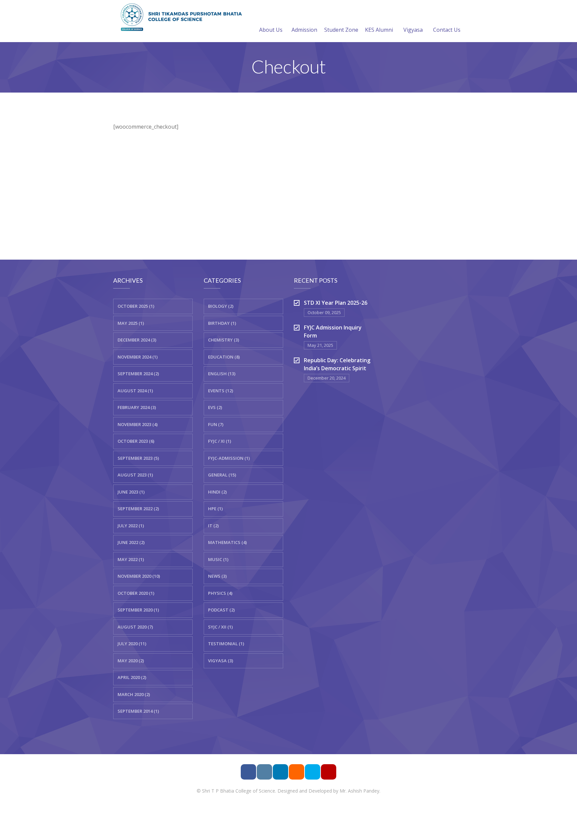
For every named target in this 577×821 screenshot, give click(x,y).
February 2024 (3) (137, 407)
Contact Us (446, 29)
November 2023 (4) (138, 424)
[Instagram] (264, 772)
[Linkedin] (280, 772)
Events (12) (220, 391)
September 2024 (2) (138, 374)
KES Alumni (379, 29)
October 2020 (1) (136, 593)
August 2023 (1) (135, 475)
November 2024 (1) (138, 357)
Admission (304, 29)
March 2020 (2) (134, 694)
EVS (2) (215, 407)
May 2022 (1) (131, 559)
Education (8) (224, 357)
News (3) (217, 576)
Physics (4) (220, 593)
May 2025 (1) (131, 323)
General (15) (222, 475)
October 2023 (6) (136, 441)
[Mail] (296, 772)
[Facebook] (248, 772)
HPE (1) (215, 509)
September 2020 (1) (138, 610)
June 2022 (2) (131, 542)
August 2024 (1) (135, 391)
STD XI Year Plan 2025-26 (335, 302)
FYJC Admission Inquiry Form (333, 331)
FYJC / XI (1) (219, 441)
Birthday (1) (222, 323)
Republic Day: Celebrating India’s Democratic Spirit (337, 364)
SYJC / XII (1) (220, 627)
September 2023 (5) (138, 458)
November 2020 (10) (139, 576)
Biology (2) (220, 306)
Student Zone (341, 29)
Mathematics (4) (227, 542)
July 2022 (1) (131, 526)
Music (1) (218, 559)
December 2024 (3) (137, 340)
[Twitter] (312, 772)
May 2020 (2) (131, 661)
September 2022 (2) (138, 509)
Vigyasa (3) (220, 661)
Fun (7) (215, 424)
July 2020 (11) (132, 644)
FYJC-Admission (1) (229, 458)
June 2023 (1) (131, 492)
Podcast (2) (221, 610)
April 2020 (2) (132, 677)
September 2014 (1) (138, 711)
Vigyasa (413, 29)
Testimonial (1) (226, 644)
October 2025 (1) (136, 306)
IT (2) (213, 526)
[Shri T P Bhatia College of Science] (180, 16)
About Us (270, 29)
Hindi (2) (217, 492)
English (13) (221, 374)
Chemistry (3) (223, 340)
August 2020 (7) (135, 627)
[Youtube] (328, 772)
